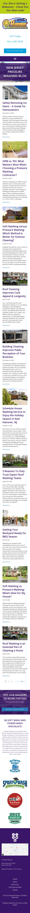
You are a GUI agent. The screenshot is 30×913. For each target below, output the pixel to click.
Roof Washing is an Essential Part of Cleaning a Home (13, 647)
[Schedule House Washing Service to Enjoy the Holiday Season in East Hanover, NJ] (15, 396)
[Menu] (15, 58)
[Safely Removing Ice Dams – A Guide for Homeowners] (15, 92)
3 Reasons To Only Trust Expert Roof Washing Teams (13, 474)
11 (17, 681)
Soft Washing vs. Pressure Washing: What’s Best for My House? (13, 591)
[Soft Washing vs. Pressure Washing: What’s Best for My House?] (15, 574)
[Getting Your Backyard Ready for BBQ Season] (15, 518)
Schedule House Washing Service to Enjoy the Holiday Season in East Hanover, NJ (13, 415)
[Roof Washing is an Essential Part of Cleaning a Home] (15, 633)
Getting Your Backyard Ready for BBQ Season (14, 533)
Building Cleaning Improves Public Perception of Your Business (13, 352)
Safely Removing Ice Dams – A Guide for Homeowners (14, 106)
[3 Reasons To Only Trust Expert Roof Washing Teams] (15, 460)
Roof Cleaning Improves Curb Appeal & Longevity (14, 292)
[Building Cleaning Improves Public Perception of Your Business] (15, 336)
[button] (15, 50)
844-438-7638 (15, 41)
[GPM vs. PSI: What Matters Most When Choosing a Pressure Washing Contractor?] (15, 149)
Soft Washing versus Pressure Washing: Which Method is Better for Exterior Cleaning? (14, 233)
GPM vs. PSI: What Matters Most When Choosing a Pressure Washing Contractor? (14, 168)
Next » (22, 681)
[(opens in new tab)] (15, 800)
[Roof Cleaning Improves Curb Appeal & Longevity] (15, 279)
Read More (6, 137)
